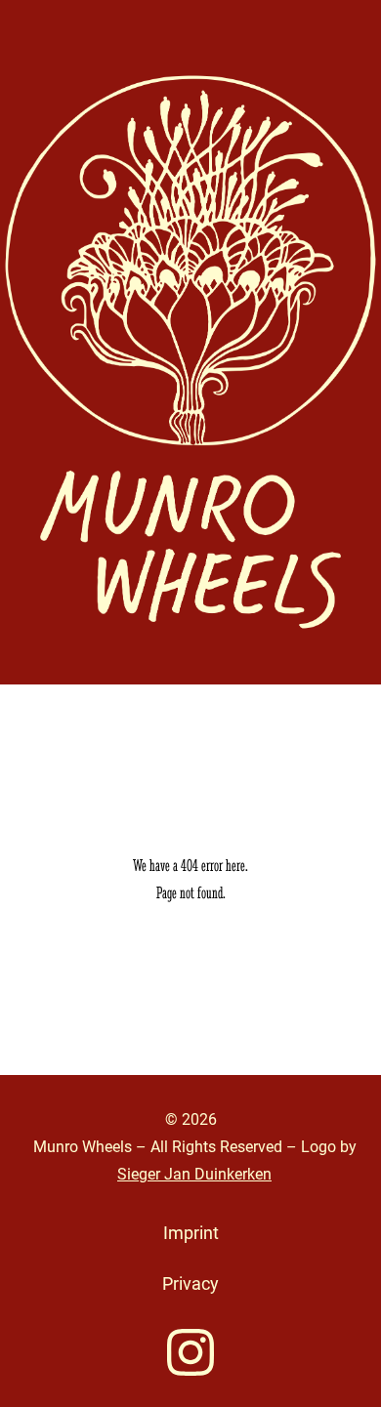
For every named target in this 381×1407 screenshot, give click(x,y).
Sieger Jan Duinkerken (194, 1174)
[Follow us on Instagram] (190, 1352)
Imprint (191, 1232)
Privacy (190, 1283)
